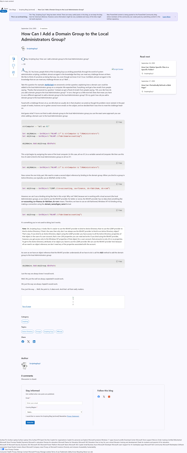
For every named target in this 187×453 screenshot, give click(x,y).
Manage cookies (45, 452)
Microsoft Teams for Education (68, 442)
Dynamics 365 (25, 445)
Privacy (37, 452)
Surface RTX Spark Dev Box (41, 440)
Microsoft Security (14, 445)
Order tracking (162, 440)
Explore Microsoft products (92, 440)
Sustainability (91, 447)
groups (38, 332)
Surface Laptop (13, 440)
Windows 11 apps (107, 440)
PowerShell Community (146, 15)
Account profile (119, 440)
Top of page (26, 306)
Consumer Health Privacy (8, 452)
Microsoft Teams (63, 445)
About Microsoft (27, 447)
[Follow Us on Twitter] (104, 397)
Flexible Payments (22, 442)
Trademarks (64, 452)
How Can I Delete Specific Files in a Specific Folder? (155, 68)
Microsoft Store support (144, 440)
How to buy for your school (104, 442)
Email (28, 398)
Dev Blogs (12, 10)
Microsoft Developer (104, 445)
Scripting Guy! (48, 332)
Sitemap (19, 452)
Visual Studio (11, 447)
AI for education (164, 442)
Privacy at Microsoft (50, 447)
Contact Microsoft (29, 452)
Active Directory (27, 332)
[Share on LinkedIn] (34, 342)
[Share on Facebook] (22, 342)
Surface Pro (3, 440)
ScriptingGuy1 (32, 48)
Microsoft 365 (35, 445)
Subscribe (30, 422)
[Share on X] (28, 342)
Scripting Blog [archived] (27, 10)
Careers (18, 447)
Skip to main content (7, 1)
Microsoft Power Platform (48, 445)
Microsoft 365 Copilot (76, 445)
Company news (38, 447)
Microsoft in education (35, 442)
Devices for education (51, 442)
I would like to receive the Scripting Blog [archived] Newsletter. (52, 416)
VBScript (59, 332)
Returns (154, 440)
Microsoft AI (4, 445)
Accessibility (83, 447)
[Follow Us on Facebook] (98, 397)
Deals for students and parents (148, 442)
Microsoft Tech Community (153, 445)
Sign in (4, 11)
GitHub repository (113, 19)
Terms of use (55, 452)
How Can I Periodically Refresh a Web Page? (156, 86)
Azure (96, 445)
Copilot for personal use (75, 440)
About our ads (88, 452)
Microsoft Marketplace (170, 445)
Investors (60, 447)
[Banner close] (175, 16)
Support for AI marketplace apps (133, 445)
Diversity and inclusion (71, 447)
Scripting (25, 321)
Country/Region (31, 407)
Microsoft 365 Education (87, 442)
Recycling (80, 452)
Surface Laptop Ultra (25, 440)
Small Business (88, 445)
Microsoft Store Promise (8, 442)
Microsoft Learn (117, 445)
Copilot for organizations (58, 440)
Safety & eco (72, 452)
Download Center (130, 440)
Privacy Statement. (73, 416)
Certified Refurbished (175, 440)
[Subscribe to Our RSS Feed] (109, 397)
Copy (120, 122)
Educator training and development (125, 442)
